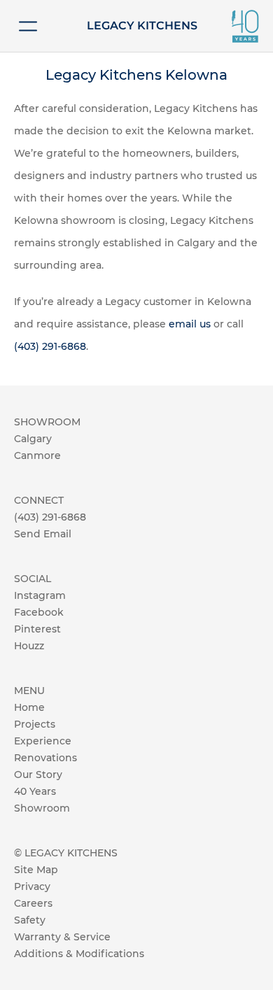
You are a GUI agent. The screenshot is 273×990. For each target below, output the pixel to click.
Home (29, 707)
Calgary (33, 438)
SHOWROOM (47, 422)
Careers (33, 903)
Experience (42, 741)
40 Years (35, 791)
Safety (30, 920)
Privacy (32, 886)
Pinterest (37, 629)
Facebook (39, 612)
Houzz (29, 645)
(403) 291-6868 (50, 346)
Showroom (42, 808)
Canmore (37, 455)
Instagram (40, 595)
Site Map (36, 869)
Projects (34, 724)
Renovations (45, 757)
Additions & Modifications (79, 953)
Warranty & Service (62, 937)
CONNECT (39, 500)
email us (190, 324)
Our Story (38, 774)
